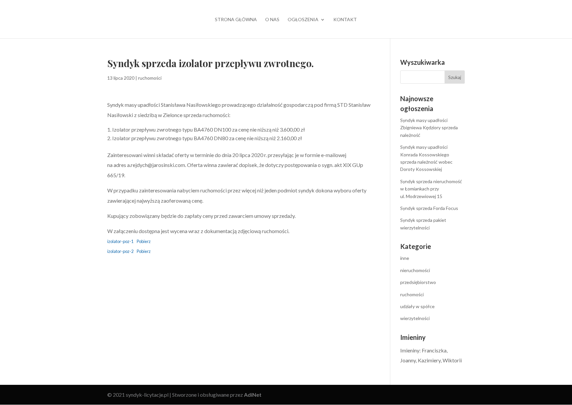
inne (404, 258)
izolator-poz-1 (120, 241)
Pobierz (144, 241)
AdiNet (253, 394)
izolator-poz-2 (120, 251)
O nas (272, 19)
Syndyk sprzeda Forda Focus (429, 208)
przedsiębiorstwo (418, 282)
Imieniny (409, 350)
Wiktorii (452, 360)
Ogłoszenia (303, 19)
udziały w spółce (417, 306)
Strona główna (236, 19)
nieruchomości (415, 270)
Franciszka (434, 350)
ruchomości (150, 78)
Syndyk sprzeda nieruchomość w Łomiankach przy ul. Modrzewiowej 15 (431, 189)
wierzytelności (415, 318)
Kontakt (345, 19)
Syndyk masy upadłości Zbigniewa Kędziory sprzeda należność (429, 127)
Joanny (408, 360)
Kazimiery (429, 360)
